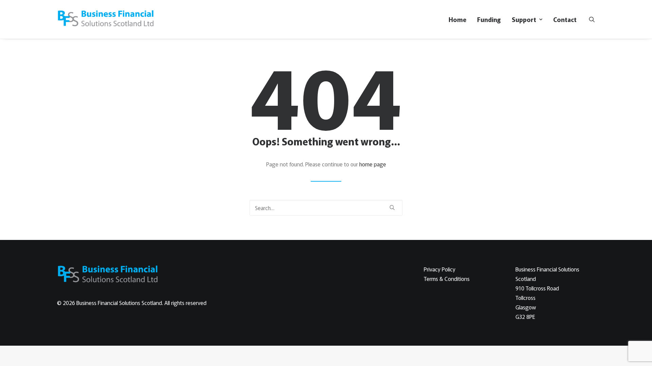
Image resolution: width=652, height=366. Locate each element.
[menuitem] (457, 19)
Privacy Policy (439, 269)
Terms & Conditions (447, 278)
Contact (565, 19)
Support (524, 19)
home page (372, 164)
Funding (489, 19)
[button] (592, 19)
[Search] (326, 208)
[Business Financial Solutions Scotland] (106, 19)
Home (457, 19)
